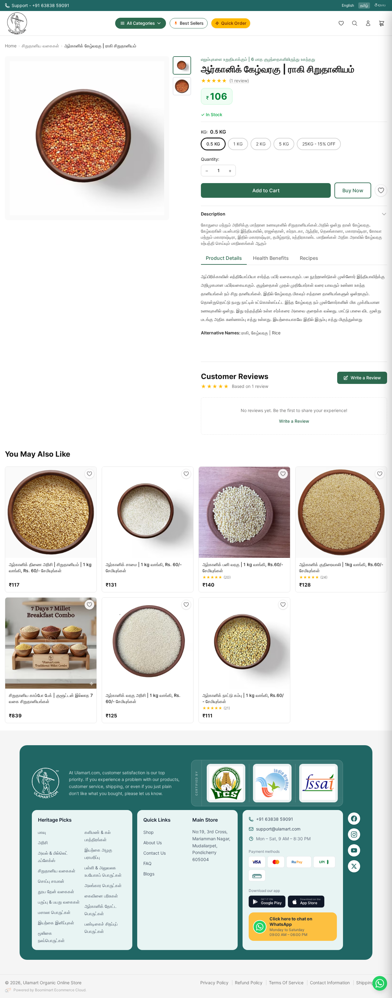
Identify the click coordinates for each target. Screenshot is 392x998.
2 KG (261, 143)
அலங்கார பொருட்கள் (103, 885)
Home (11, 45)
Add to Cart (266, 190)
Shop (148, 832)
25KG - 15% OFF (318, 143)
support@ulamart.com (278, 828)
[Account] (368, 23)
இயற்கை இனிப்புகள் (56, 922)
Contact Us (154, 853)
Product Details (224, 258)
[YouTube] (354, 850)
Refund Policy (248, 982)
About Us (152, 842)
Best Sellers (192, 23)
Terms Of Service (286, 982)
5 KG (284, 143)
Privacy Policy (214, 982)
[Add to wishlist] (381, 190)
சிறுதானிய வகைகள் (40, 45)
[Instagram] (354, 834)
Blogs (148, 873)
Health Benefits (271, 258)
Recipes (309, 258)
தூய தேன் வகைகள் (56, 891)
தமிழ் (364, 5)
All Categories (141, 23)
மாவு (42, 832)
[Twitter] (354, 866)
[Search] (354, 23)
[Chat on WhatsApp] (379, 983)
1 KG (238, 143)
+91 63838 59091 (274, 819)
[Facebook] (354, 818)
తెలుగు (379, 5)
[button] (294, 80)
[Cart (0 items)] (381, 23)
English (348, 5)
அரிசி (43, 842)
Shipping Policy (371, 982)
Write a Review (366, 377)
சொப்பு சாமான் (51, 881)
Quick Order (234, 23)
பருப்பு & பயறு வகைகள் (59, 901)
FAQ (147, 863)
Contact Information (330, 982)
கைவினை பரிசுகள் (101, 895)
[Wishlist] (341, 23)
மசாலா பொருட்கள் (54, 912)
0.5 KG (213, 143)
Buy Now (352, 190)
